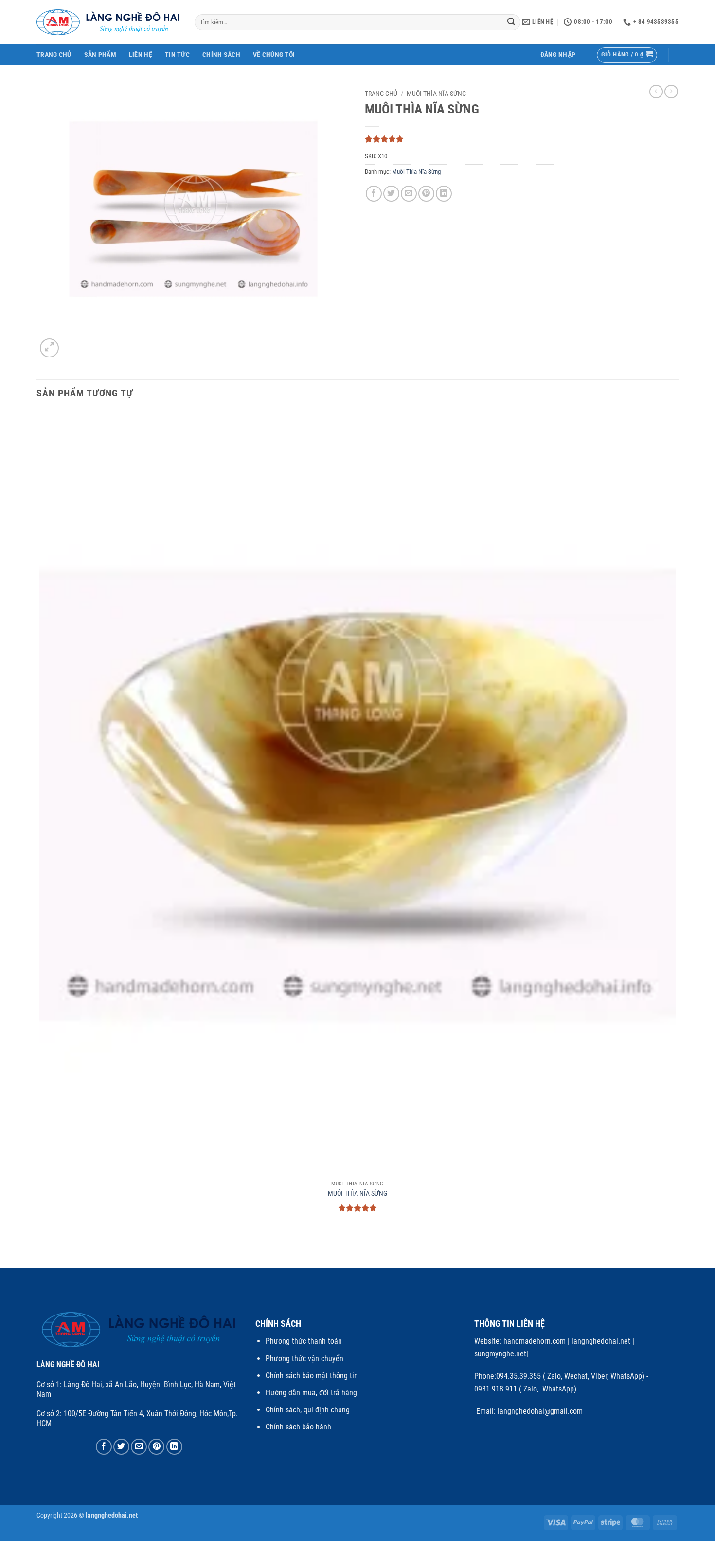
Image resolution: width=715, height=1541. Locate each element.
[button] (558, 54)
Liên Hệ (140, 55)
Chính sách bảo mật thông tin (312, 1375)
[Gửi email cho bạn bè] (409, 194)
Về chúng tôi (274, 55)
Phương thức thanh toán (304, 1341)
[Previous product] (671, 91)
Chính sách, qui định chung (308, 1409)
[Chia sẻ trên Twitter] (391, 194)
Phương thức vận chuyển (304, 1358)
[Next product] (656, 91)
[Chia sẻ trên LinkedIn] (444, 194)
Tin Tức (177, 55)
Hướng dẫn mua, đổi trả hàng (311, 1392)
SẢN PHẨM (100, 55)
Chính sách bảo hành (298, 1426)
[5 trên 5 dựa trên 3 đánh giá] (467, 139)
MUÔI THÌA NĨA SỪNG (357, 1193)
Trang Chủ (54, 55)
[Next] (72, 342)
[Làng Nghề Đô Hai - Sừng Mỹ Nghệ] (108, 22)
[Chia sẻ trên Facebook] (374, 194)
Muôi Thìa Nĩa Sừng (436, 93)
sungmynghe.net (500, 1353)
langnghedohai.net (601, 1341)
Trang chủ (381, 93)
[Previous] (41, 1250)
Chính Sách (221, 55)
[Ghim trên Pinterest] (426, 194)
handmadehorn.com (533, 1341)
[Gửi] (511, 22)
